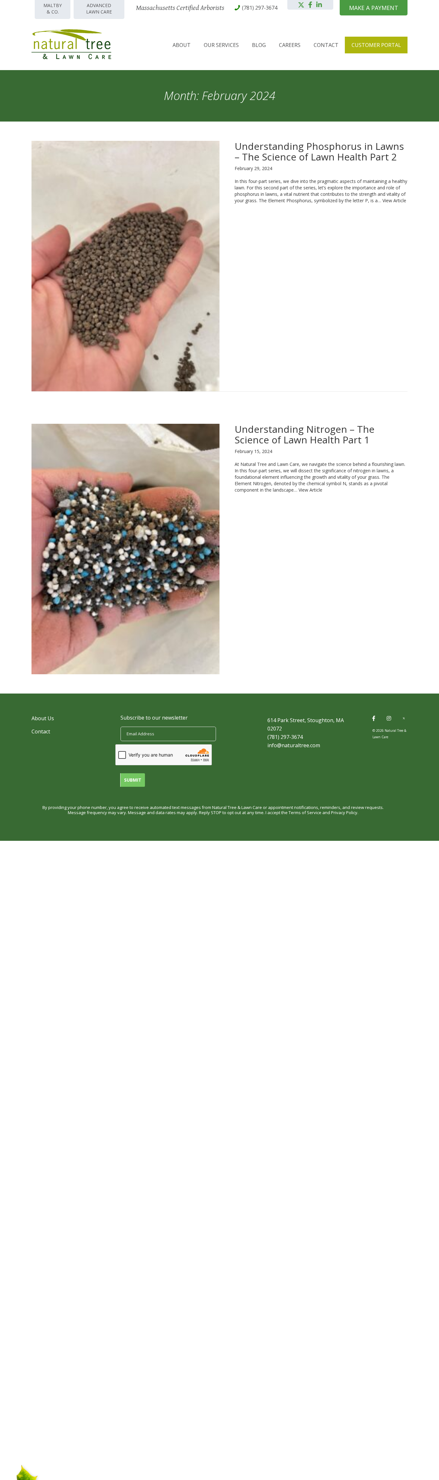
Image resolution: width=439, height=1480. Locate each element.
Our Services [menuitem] (221, 45)
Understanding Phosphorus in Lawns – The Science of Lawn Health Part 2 (319, 151)
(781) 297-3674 (285, 736)
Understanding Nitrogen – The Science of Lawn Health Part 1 (304, 434)
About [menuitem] (182, 45)
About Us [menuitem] (42, 718)
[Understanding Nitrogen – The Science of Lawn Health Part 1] (125, 548)
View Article (394, 200)
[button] (301, 5)
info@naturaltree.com (293, 745)
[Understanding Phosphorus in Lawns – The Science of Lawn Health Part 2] (125, 265)
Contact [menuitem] (326, 45)
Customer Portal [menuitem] (376, 45)
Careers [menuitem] (289, 45)
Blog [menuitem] (259, 45)
